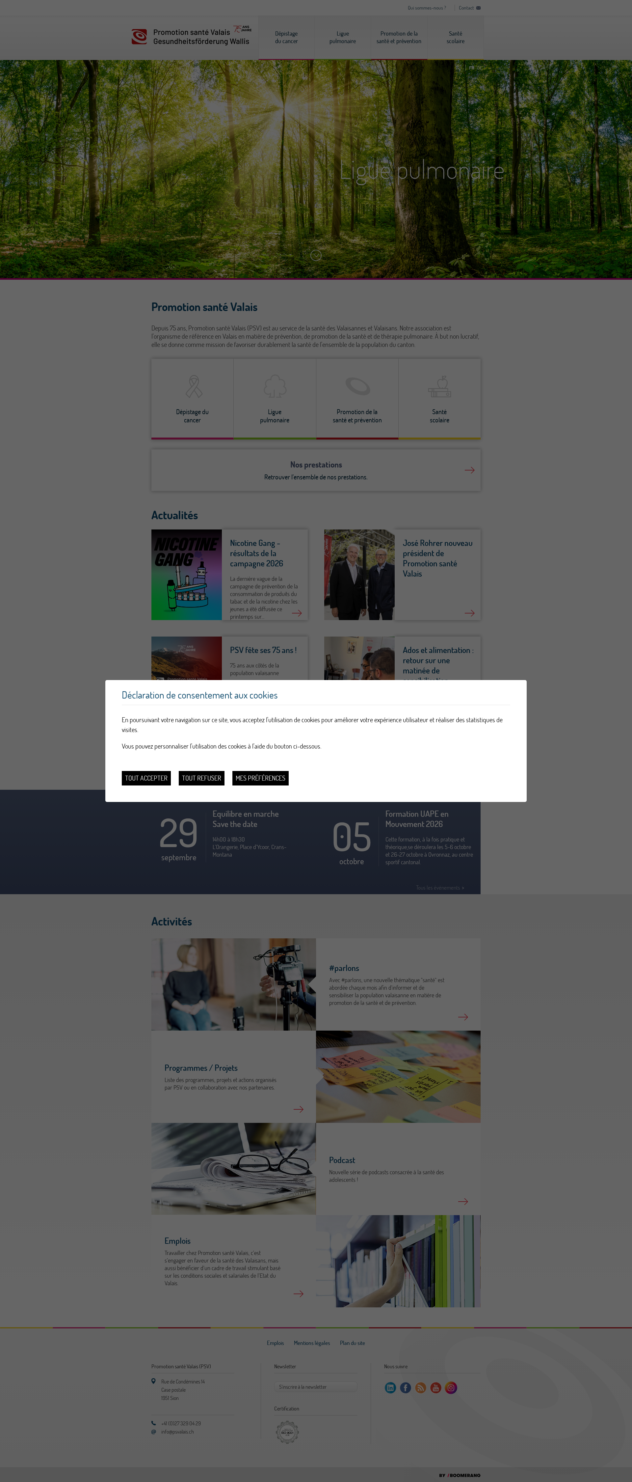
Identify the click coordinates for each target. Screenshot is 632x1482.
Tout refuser (201, 778)
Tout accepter (146, 778)
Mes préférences (260, 778)
